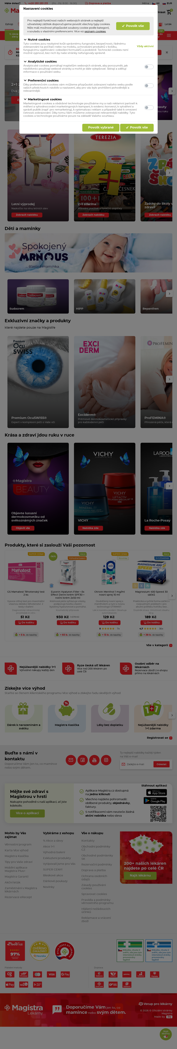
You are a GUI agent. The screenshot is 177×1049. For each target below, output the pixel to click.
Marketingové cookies (45, 99)
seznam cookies (95, 31)
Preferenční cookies (43, 80)
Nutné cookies (39, 39)
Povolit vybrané (101, 127)
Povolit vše (134, 26)
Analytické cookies (42, 61)
